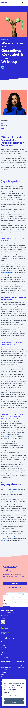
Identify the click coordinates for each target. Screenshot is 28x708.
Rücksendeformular (5, 647)
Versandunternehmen (6, 667)
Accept (14, 699)
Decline (14, 702)
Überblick (3, 645)
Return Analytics (4, 657)
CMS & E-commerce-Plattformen (8, 665)
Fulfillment (3, 672)
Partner (2, 676)
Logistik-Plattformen (5, 669)
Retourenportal (4, 654)
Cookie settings (14, 695)
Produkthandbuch (5, 679)
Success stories (20, 667)
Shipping (3, 652)
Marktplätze (3, 674)
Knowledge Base (21, 665)
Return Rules (4, 650)
